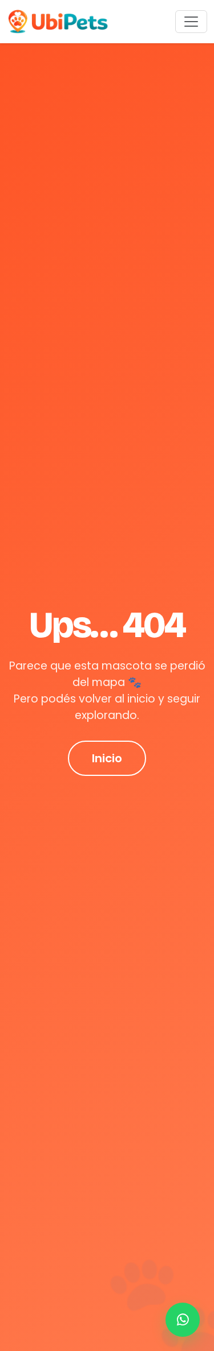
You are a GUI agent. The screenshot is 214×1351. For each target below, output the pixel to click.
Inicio (107, 758)
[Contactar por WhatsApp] (182, 1320)
